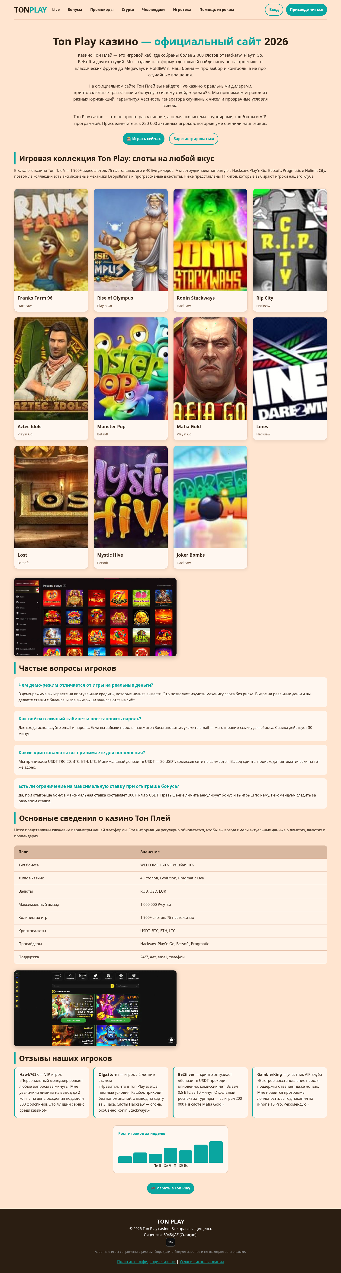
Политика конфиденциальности (146, 1261)
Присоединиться (306, 9)
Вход (274, 9)
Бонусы (75, 9)
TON (30, 10)
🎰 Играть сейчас (144, 138)
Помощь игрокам (216, 9)
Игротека (182, 9)
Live (56, 9)
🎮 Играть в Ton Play (170, 1188)
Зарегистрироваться (194, 138)
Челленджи (153, 9)
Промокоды (102, 9)
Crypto (128, 9)
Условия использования (202, 1261)
